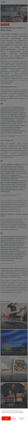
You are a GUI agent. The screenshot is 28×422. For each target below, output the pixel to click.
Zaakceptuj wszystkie (6, 418)
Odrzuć (13, 418)
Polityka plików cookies (22, 418)
